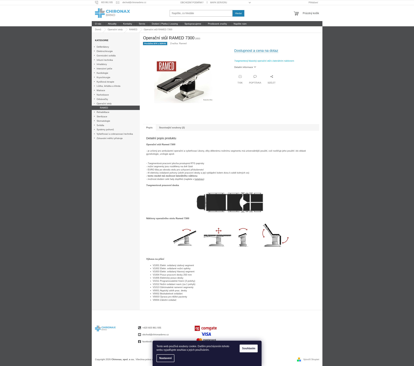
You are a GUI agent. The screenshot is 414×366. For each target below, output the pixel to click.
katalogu (199, 179)
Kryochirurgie (103, 77)
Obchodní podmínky (192, 2)
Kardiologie (102, 73)
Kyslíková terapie (105, 81)
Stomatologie (103, 121)
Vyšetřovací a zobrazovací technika (115, 134)
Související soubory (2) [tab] (172, 127)
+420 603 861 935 (151, 327)
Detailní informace (243, 67)
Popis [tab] (149, 127)
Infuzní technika (105, 60)
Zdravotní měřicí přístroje (110, 138)
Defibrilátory (103, 46)
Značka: (178, 43)
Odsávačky (102, 99)
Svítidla (100, 125)
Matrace (101, 90)
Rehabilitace (103, 112)
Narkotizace (103, 94)
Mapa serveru (218, 2)
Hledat (238, 13)
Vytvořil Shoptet (311, 359)
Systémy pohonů (105, 129)
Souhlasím (248, 348)
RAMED (104, 107)
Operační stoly (104, 103)
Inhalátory (102, 64)
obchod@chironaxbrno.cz (155, 334)
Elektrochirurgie (105, 51)
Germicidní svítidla (106, 55)
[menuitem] (98, 23)
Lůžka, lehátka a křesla (108, 86)
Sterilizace (102, 116)
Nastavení (165, 358)
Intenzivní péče (104, 68)
